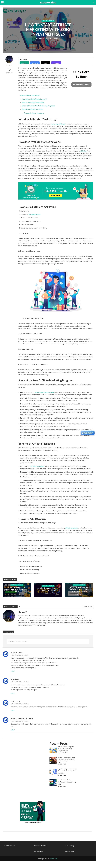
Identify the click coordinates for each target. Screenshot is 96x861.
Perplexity (56, 63)
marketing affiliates (58, 124)
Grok (45, 63)
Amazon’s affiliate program (44, 392)
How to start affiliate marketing (33, 102)
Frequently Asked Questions (34, 113)
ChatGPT (24, 63)
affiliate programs (71, 528)
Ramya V (9, 65)
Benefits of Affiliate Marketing (32, 109)
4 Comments (9, 73)
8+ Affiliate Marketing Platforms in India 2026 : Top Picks (16, 590)
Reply (13, 671)
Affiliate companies (38, 466)
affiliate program (34, 214)
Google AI (35, 63)
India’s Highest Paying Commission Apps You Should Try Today (79, 590)
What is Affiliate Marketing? (30, 95)
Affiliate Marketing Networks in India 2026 (48, 590)
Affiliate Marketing (48, 21)
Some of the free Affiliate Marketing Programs (38, 106)
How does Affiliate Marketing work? (34, 99)
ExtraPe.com (53, 859)
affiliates (83, 151)
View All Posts (88, 606)
